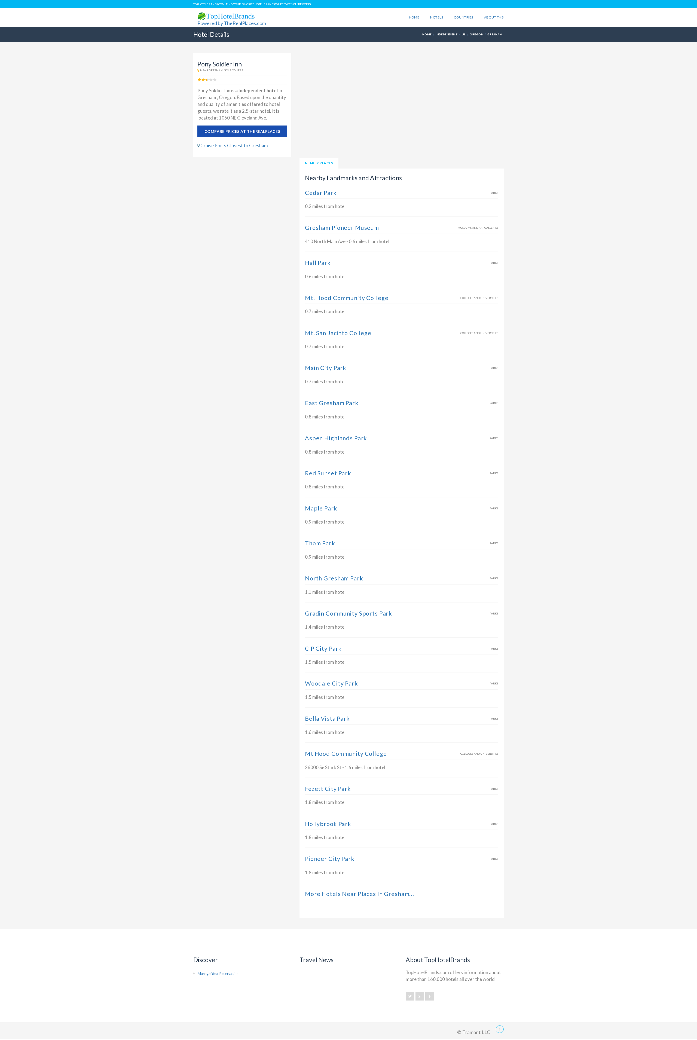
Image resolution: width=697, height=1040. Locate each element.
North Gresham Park (334, 578)
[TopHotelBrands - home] (222, 1031)
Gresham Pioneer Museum (342, 227)
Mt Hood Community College (346, 753)
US (464, 34)
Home (414, 17)
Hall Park (318, 262)
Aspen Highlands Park (336, 438)
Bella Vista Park (327, 718)
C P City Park (323, 648)
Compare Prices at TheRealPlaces (242, 131)
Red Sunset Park (328, 473)
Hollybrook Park (328, 823)
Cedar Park (321, 192)
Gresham (494, 34)
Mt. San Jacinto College (338, 333)
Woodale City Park (331, 683)
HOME (427, 34)
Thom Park (320, 543)
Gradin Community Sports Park (348, 613)
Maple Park (321, 508)
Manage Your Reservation (218, 973)
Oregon (476, 34)
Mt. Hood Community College (346, 297)
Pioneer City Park (329, 858)
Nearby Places (319, 163)
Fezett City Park (328, 788)
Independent (447, 34)
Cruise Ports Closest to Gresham (234, 145)
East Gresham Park (332, 402)
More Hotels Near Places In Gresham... (359, 893)
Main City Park (325, 367)
